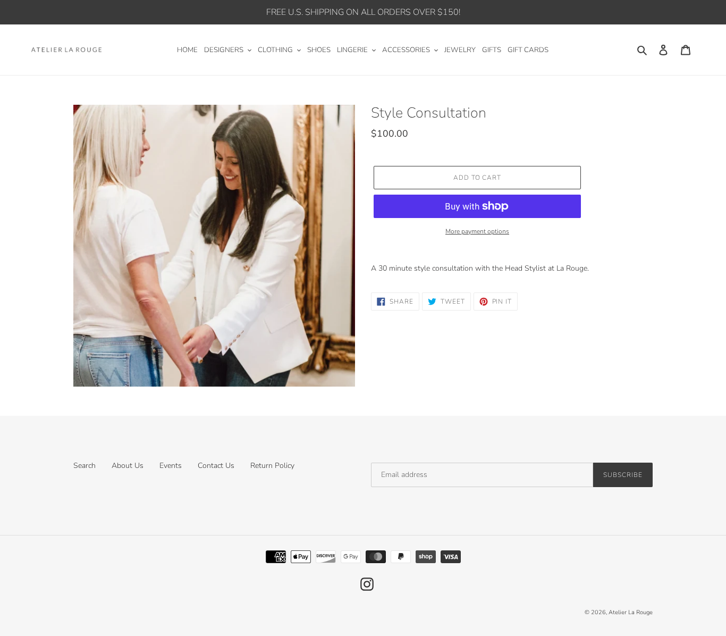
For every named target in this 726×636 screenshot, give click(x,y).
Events (170, 466)
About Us (127, 466)
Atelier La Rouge (631, 612)
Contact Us (216, 466)
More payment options (477, 231)
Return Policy (272, 466)
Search (84, 466)
